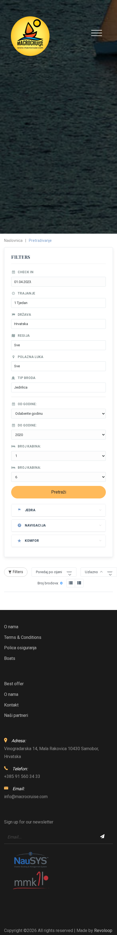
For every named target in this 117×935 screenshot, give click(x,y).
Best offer (14, 683)
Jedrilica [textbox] (20, 387)
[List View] (79, 583)
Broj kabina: (29, 446)
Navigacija (35, 525)
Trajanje (26, 293)
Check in (25, 272)
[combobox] (58, 303)
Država (24, 315)
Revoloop (103, 930)
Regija (23, 336)
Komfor (32, 541)
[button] (99, 572)
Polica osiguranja (20, 647)
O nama (11, 626)
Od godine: (26, 404)
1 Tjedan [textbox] (20, 303)
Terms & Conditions (22, 637)
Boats (9, 658)
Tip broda (26, 378)
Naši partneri (16, 715)
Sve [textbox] (17, 345)
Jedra (30, 510)
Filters (18, 572)
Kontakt (11, 705)
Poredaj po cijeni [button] (49, 572)
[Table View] (70, 583)
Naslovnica (13, 240)
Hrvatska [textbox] (21, 324)
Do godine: (26, 425)
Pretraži (58, 492)
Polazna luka (30, 357)
